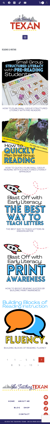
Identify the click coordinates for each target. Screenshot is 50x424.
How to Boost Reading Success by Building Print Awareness (25, 289)
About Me (24, 401)
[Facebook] (9, 2)
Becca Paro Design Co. (36, 421)
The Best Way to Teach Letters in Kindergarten (25, 230)
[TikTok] (19, 2)
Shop (27, 408)
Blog (17, 408)
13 (30, 365)
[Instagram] (14, 2)
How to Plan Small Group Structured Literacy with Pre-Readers (25, 109)
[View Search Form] (4, 3)
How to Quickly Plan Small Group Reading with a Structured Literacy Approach (25, 170)
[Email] (25, 2)
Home (11, 401)
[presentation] (25, 82)
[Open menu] (25, 37)
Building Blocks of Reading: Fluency (25, 348)
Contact (24, 414)
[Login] (46, 3)
